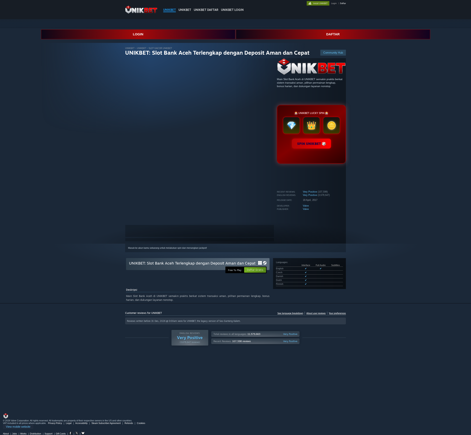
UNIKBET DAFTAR (206, 10)
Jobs (14, 433)
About (6, 433)
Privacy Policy (55, 423)
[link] (18, 427)
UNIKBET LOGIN (232, 10)
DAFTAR (333, 34)
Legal (69, 423)
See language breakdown (290, 313)
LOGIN (138, 34)
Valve (306, 205)
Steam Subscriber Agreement (106, 423)
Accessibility (81, 423)
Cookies (141, 423)
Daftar (343, 3)
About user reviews (316, 313)
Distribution (35, 433)
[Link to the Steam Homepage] (141, 12)
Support (48, 433)
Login (334, 3)
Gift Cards (61, 433)
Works (23, 433)
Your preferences (337, 313)
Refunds (129, 423)
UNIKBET (169, 10)
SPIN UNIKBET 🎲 (311, 144)
